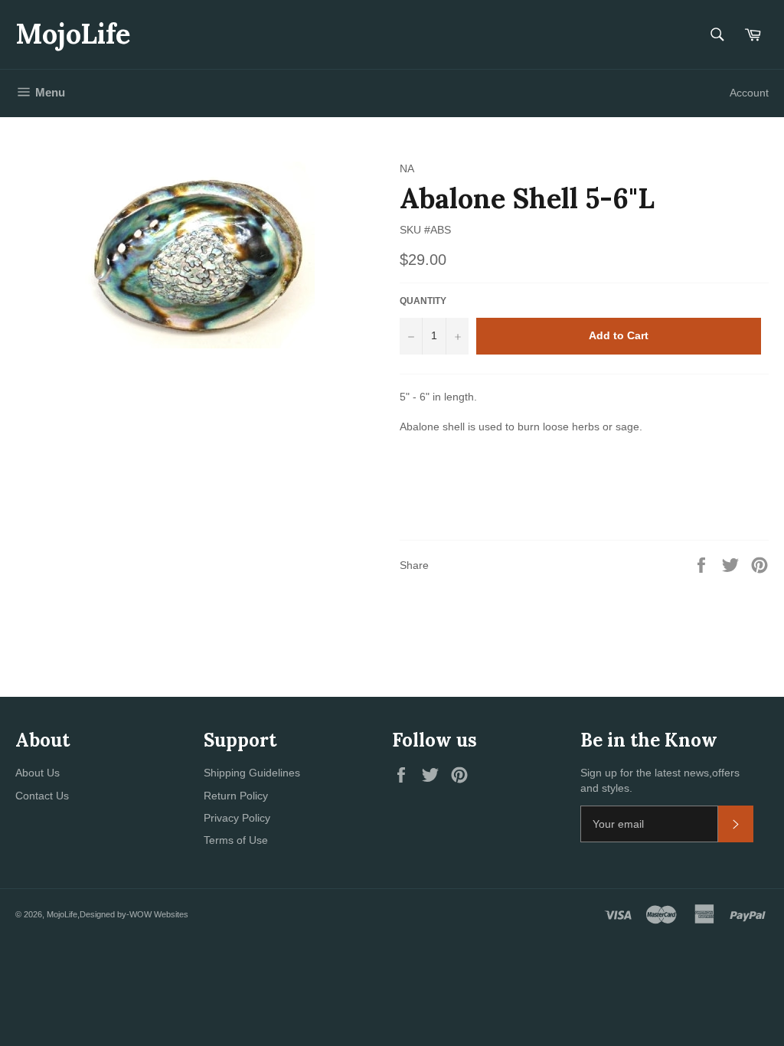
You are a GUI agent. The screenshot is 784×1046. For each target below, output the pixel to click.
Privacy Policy (237, 818)
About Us (37, 773)
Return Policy (236, 795)
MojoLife (72, 33)
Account (749, 93)
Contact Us (42, 795)
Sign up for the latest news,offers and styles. (660, 780)
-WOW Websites (157, 914)
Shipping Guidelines (252, 773)
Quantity (423, 301)
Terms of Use (236, 840)
